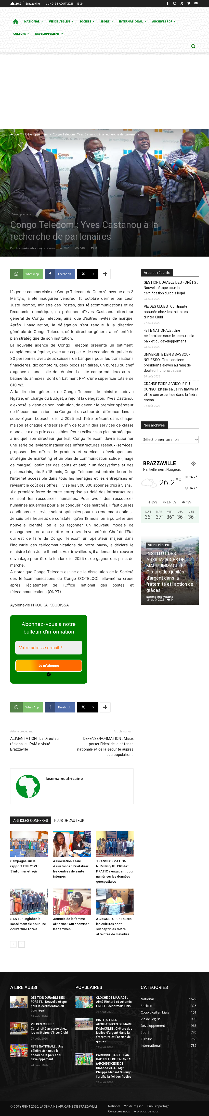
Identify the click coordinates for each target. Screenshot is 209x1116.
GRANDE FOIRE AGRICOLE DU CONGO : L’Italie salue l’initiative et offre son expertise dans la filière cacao (171, 392)
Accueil (15, 134)
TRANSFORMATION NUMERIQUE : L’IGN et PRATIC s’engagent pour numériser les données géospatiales (115, 871)
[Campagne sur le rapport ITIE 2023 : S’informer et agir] (29, 844)
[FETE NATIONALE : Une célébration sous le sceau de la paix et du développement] (19, 1050)
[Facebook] (168, 4)
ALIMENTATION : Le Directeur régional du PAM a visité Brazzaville (35, 744)
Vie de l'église (159, 539)
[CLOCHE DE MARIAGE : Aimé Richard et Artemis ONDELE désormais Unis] (84, 1002)
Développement (36, 134)
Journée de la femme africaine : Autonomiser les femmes (71, 924)
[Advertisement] (104, 90)
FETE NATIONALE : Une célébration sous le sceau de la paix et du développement (169, 335)
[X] (182, 4)
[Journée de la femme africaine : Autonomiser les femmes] (71, 901)
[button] (193, 46)
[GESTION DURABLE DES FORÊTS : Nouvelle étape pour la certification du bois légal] (19, 1002)
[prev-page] (13, 944)
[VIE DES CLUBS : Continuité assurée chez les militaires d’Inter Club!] (19, 1028)
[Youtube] (196, 4)
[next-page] (21, 944)
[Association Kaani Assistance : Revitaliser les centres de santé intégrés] (71, 844)
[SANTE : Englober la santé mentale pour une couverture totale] (29, 901)
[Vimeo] (189, 4)
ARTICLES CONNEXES (30, 821)
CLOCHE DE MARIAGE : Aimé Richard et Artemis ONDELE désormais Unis (114, 1002)
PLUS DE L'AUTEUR (69, 821)
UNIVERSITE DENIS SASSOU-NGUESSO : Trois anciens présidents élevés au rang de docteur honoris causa (167, 362)
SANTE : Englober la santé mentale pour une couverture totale (28, 924)
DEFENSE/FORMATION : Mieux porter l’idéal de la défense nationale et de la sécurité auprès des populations (105, 746)
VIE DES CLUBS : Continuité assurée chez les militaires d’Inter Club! (166, 311)
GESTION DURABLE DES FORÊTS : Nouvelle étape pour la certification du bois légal (171, 287)
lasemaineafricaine (29, 248)
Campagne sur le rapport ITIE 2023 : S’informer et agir (24, 866)
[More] (105, 274)
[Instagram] (175, 4)
